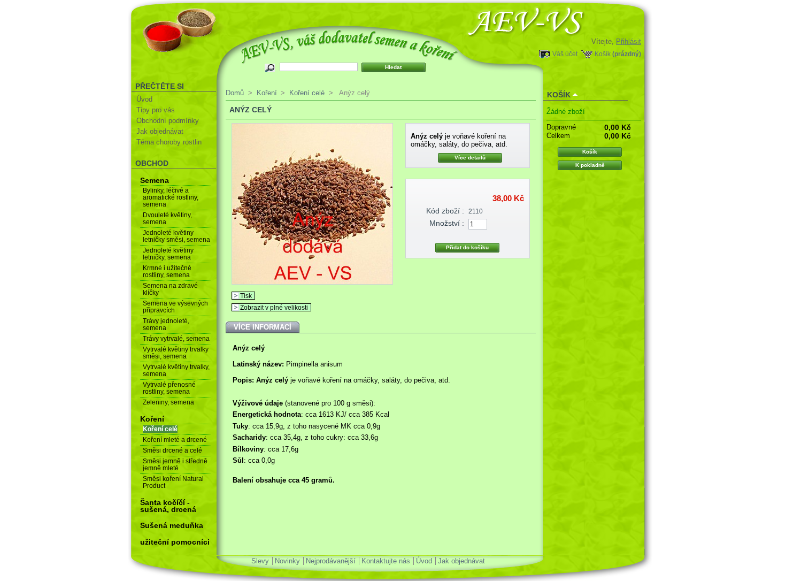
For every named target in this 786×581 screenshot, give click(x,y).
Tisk (246, 295)
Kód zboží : (445, 211)
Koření (152, 419)
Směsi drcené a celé (172, 450)
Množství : (446, 223)
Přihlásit (628, 41)
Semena (154, 180)
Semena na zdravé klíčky (170, 289)
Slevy (260, 561)
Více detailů (470, 157)
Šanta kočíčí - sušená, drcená (168, 506)
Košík (603, 53)
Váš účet (564, 53)
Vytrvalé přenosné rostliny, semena (169, 388)
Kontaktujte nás (385, 561)
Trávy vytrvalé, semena (176, 338)
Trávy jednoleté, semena (166, 324)
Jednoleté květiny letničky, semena (168, 254)
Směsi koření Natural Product (173, 482)
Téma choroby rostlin (169, 142)
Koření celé (160, 429)
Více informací (262, 327)
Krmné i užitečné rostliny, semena (167, 271)
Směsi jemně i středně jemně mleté (175, 464)
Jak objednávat (159, 131)
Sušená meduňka (171, 525)
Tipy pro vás (155, 110)
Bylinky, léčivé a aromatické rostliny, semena (170, 197)
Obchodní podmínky (167, 121)
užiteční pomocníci (175, 542)
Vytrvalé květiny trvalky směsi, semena (176, 353)
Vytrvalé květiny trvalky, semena (176, 370)
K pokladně (590, 165)
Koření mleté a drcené (175, 440)
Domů (235, 93)
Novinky (287, 561)
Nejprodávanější (331, 561)
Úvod (144, 99)
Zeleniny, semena (168, 402)
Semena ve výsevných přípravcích (175, 307)
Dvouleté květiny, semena (167, 218)
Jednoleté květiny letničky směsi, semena (176, 236)
